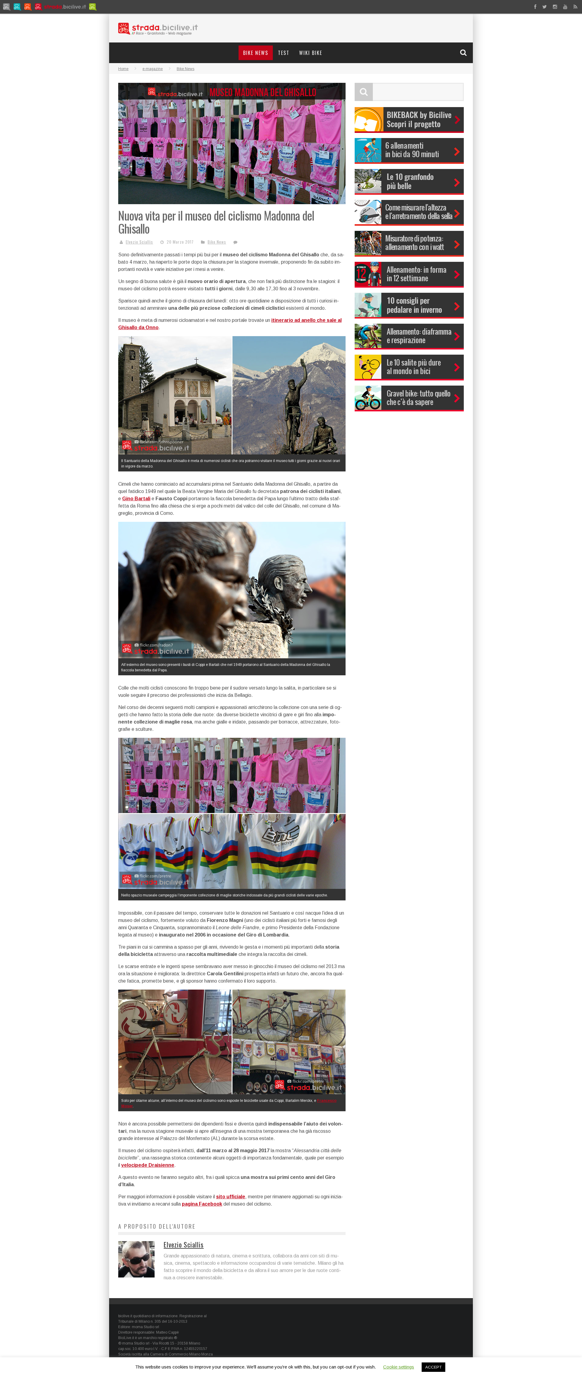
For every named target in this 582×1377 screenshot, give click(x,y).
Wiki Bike (310, 52)
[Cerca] (464, 52)
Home (123, 69)
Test (283, 52)
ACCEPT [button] (433, 1367)
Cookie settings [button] (398, 1366)
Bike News (255, 52)
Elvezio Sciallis (139, 242)
